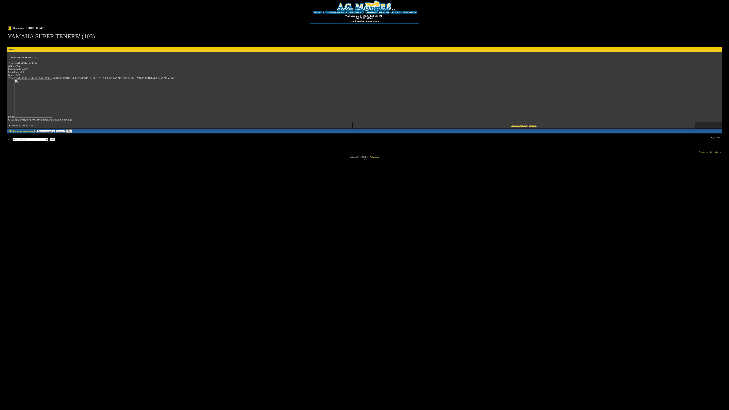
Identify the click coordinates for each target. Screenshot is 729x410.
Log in (365, 159)
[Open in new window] (33, 117)
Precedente (703, 152)
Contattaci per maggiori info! (523, 125)
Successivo (715, 152)
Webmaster (374, 157)
